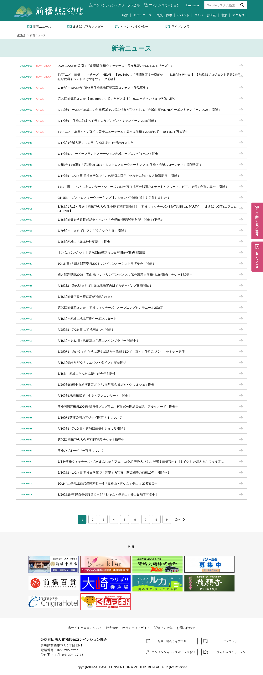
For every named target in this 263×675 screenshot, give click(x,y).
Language (192, 5)
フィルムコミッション (164, 5)
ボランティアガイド (136, 627)
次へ (178, 519)
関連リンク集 (163, 627)
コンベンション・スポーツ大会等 (117, 5)
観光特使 (112, 627)
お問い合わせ (186, 627)
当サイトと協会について (85, 627)
